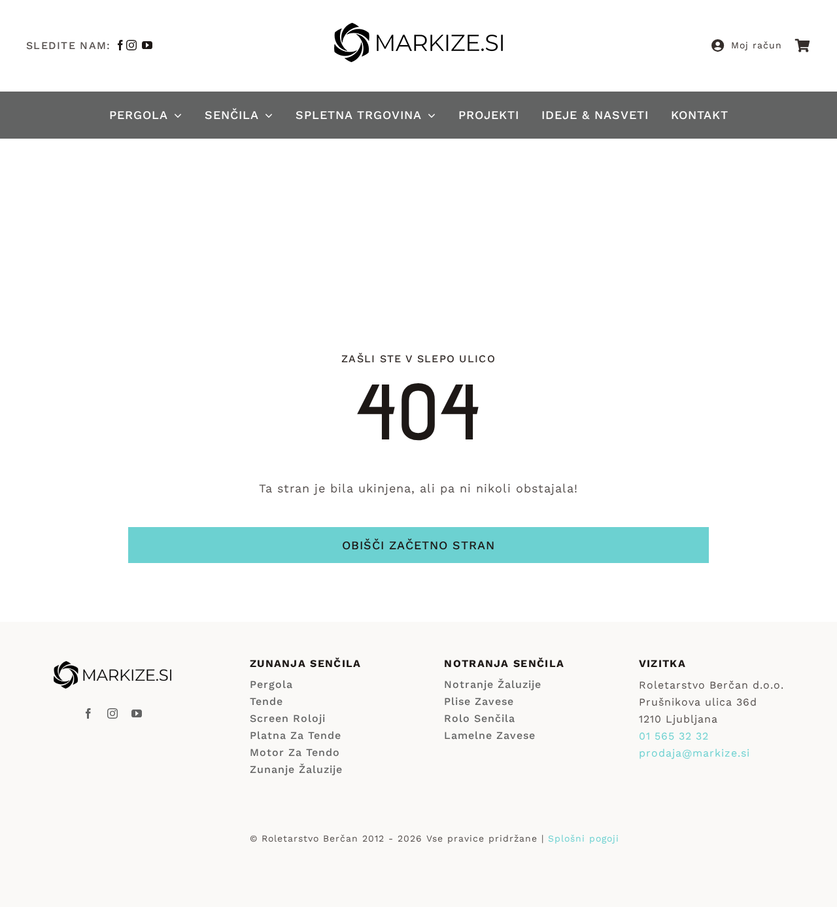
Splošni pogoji (583, 838)
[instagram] (131, 45)
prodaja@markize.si (694, 753)
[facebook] (120, 45)
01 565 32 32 (674, 736)
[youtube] (147, 45)
